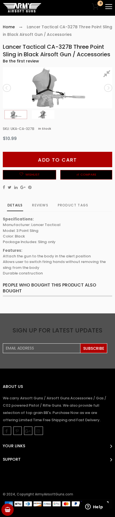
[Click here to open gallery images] (107, 74)
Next (107, 87)
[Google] (28, 431)
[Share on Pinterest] (30, 187)
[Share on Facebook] (4, 187)
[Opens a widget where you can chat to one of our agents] (94, 507)
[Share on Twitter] (9, 187)
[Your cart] (7, 510)
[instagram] (39, 431)
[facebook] (7, 431)
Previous (7, 87)
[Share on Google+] (22, 187)
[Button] (108, 6)
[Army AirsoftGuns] (22, 8)
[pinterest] (17, 431)
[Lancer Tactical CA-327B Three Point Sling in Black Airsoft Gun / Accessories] (16, 114)
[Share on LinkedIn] (16, 187)
